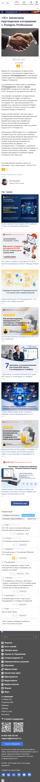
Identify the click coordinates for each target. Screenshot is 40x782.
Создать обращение (12, 744)
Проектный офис (12, 673)
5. (2, 596)
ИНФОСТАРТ (31, 165)
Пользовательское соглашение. (13, 756)
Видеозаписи (10, 680)
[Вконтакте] (8, 775)
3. (2, 562)
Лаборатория (10, 650)
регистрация (7, 624)
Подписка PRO (7, 702)
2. (2, 549)
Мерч (7, 692)
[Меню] (3, 3)
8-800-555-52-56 (9, 735)
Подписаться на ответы (12, 515)
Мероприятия (11, 677)
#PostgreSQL (9, 174)
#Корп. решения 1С (18, 174)
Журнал (8, 643)
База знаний (10, 646)
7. (2, 609)
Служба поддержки (13, 719)
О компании (7, 696)
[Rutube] (29, 775)
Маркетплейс (10, 669)
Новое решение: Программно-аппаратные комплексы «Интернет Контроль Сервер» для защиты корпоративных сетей (18, 491)
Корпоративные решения (16, 662)
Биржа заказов (11, 684)
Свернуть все (31, 518)
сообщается (23, 107)
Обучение (9, 665)
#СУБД (3, 174)
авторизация (17, 624)
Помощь (4, 708)
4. (3, 578)
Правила (4, 705)
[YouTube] (24, 775)
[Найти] (36, 637)
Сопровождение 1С (13, 658)
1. (2, 525)
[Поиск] (8, 3)
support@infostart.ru (11, 738)
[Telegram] (3, 775)
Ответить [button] (20, 534)
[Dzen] (19, 775)
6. (3, 538)
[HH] (14, 775)
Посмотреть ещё (20, 503)
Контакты (5, 714)
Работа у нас (6, 711)
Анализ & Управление (15, 654)
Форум (7, 688)
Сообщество (6, 699)
